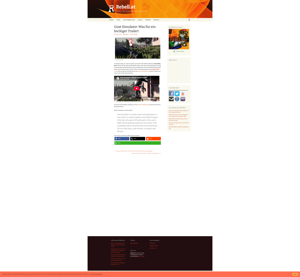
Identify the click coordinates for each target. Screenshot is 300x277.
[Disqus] (150, 175)
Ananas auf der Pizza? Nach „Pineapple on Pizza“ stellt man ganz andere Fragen (118, 250)
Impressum (156, 19)
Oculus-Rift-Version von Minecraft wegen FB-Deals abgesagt (133, 151)
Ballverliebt (152, 243)
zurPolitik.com (153, 248)
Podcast (111, 19)
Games (118, 19)
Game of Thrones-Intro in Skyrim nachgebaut (146, 153)
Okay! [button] (295, 274)
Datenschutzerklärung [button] (96, 274)
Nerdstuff (148, 19)
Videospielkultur (134, 243)
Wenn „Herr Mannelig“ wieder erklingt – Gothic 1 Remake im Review (118, 245)
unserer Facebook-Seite (144, 71)
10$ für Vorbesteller (143, 104)
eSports (140, 19)
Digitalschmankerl (154, 245)
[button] (121, 138)
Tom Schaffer (134, 34)
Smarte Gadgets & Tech (129, 19)
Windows (126, 34)
